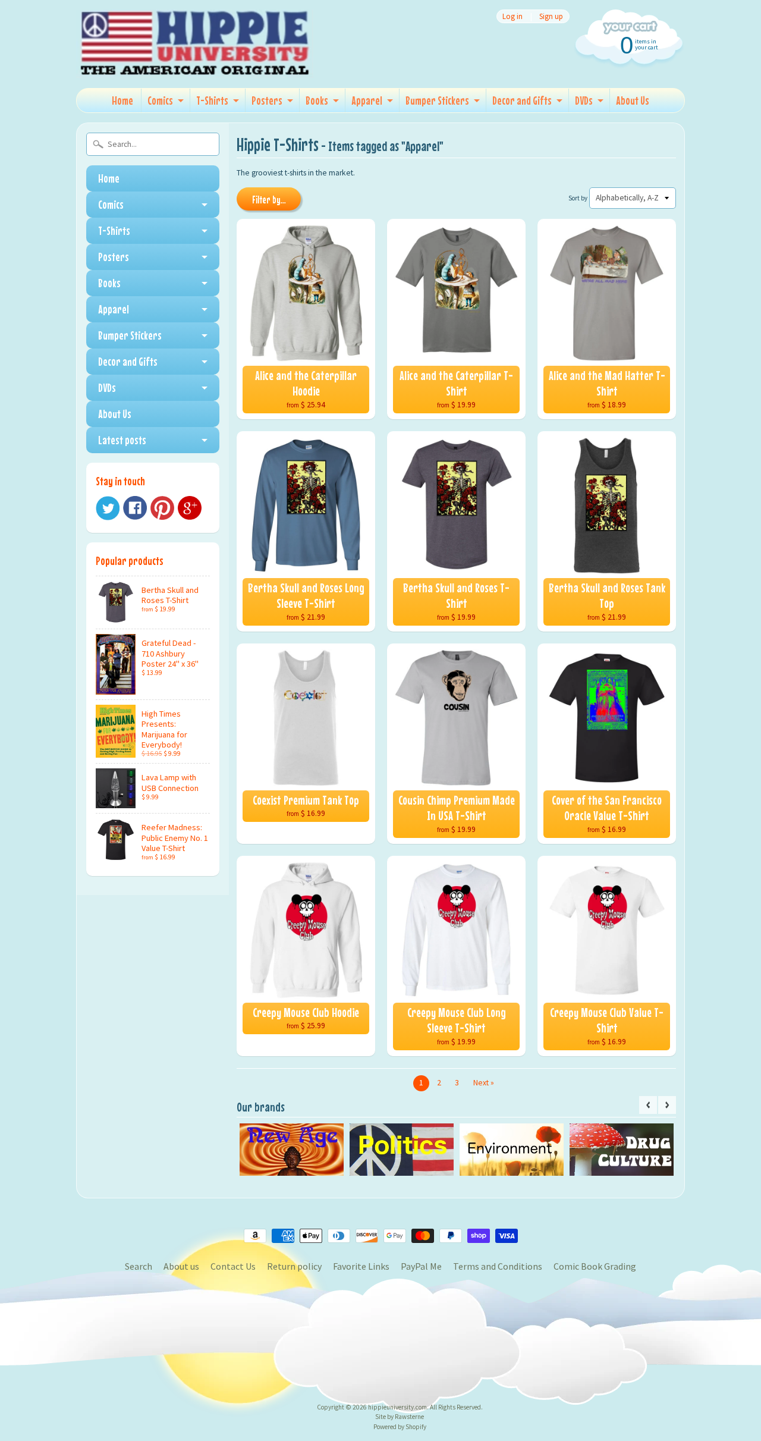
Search (138, 1266)
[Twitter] (108, 508)
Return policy (294, 1266)
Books (317, 100)
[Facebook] (135, 508)
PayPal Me (421, 1266)
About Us (632, 100)
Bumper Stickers (437, 100)
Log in (512, 16)
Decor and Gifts (522, 100)
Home (122, 100)
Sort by (577, 198)
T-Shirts (212, 100)
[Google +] (190, 508)
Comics (160, 100)
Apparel (366, 100)
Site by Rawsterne (399, 1416)
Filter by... (269, 200)
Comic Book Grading (595, 1266)
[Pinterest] (162, 508)
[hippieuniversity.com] (195, 62)
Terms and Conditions (497, 1266)
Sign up (551, 16)
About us (181, 1266)
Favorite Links (361, 1266)
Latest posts (122, 440)
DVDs (584, 100)
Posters (266, 100)
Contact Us (233, 1266)
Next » (483, 1083)
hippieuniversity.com (397, 1407)
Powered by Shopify (399, 1427)
